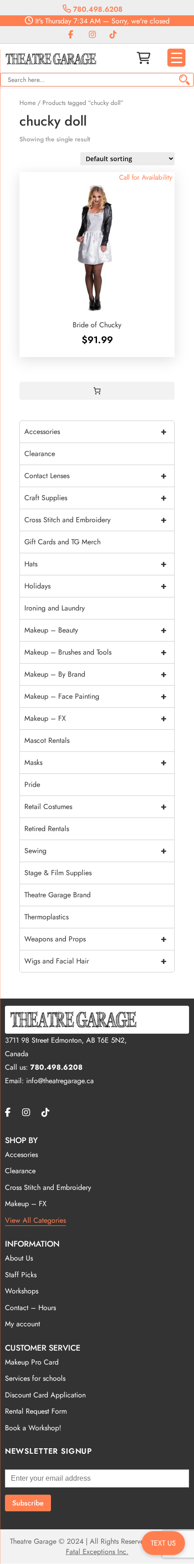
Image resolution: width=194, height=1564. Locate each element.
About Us (19, 1258)
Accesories (21, 1154)
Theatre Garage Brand (57, 895)
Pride (32, 784)
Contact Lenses (95, 475)
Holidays (95, 585)
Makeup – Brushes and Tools (95, 652)
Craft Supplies (95, 497)
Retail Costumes (95, 806)
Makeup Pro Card (32, 1362)
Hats (95, 563)
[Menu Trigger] (176, 58)
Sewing (95, 850)
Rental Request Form (36, 1411)
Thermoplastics (46, 917)
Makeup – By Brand (95, 674)
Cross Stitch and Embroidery (95, 519)
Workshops (21, 1291)
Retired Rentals (46, 828)
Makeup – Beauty (95, 630)
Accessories (95, 431)
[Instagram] (92, 35)
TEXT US (163, 1543)
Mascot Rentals (46, 740)
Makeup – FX (95, 718)
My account (22, 1324)
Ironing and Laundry (54, 608)
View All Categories (35, 1220)
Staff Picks (21, 1275)
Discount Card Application (45, 1395)
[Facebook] (70, 35)
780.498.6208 (97, 9)
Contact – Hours (30, 1307)
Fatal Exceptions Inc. (97, 1551)
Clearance (39, 453)
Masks (95, 762)
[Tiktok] (113, 35)
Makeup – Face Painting (95, 696)
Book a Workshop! (33, 1428)
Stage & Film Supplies (58, 873)
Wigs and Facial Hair (95, 960)
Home (27, 102)
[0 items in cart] (97, 391)
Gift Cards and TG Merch (62, 542)
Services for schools (35, 1378)
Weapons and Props (95, 938)
